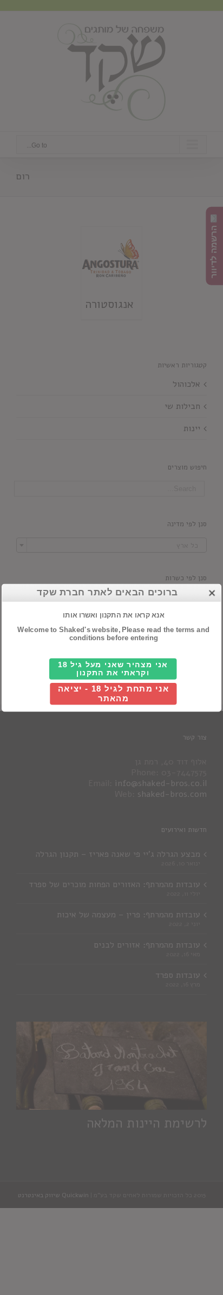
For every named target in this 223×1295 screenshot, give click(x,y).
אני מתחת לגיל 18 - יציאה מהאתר (113, 693)
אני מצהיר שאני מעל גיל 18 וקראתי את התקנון (113, 668)
